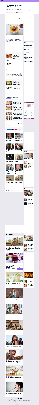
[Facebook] (16, 403)
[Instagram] (19, 403)
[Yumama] (26, 400)
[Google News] (22, 403)
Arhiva (28, 401)
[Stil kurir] (17, 400)
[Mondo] (12, 400)
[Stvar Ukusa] (29, 400)
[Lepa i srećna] (21, 400)
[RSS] (20, 403)
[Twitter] (18, 403)
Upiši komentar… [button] (9, 190)
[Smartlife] (24, 400)
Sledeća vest (19, 123)
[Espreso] (14, 400)
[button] (21, 10)
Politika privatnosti (24, 401)
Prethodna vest (9, 123)
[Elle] (16, 400)
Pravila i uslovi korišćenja (14, 401)
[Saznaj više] (32, 151)
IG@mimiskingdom (8, 98)
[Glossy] (19, 400)
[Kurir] (9, 400)
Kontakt (17, 401)
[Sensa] (2, 0)
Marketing (27, 401)
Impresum (11, 401)
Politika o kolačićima (20, 401)
